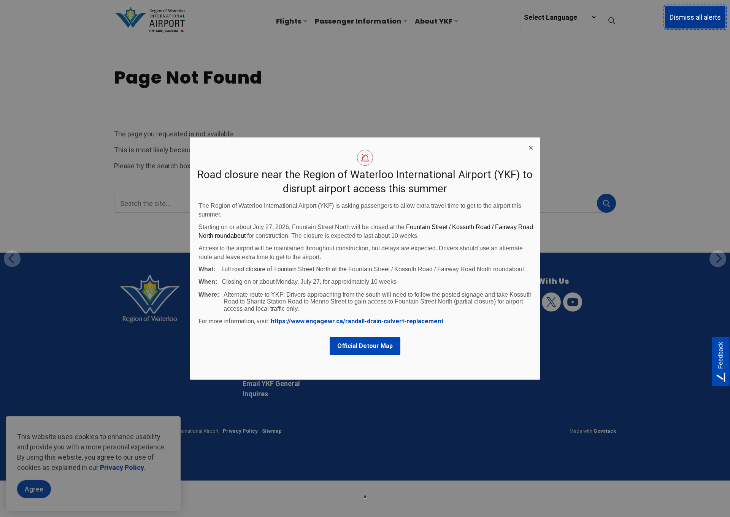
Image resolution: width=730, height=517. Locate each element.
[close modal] (531, 147)
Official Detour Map (365, 345)
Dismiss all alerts (695, 17)
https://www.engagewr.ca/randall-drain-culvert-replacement (357, 321)
